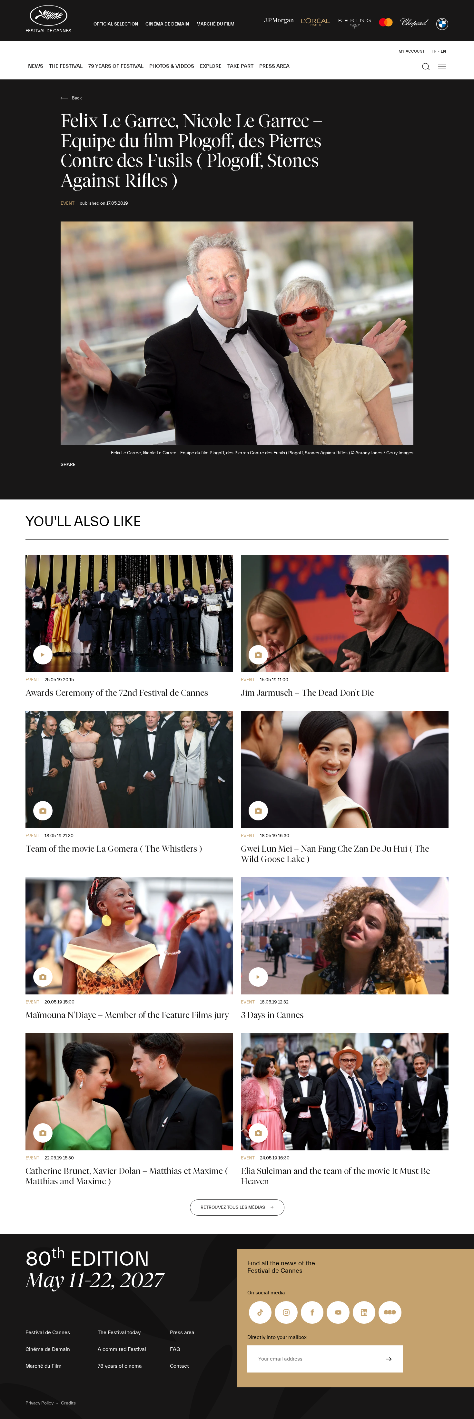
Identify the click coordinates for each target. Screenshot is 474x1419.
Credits (68, 1403)
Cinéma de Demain (47, 1349)
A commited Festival (122, 1349)
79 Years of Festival (115, 66)
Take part (240, 66)
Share (68, 464)
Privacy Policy (39, 1403)
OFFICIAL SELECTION (116, 24)
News (35, 66)
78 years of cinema (120, 1366)
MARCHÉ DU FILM (215, 24)
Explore (211, 66)
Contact (179, 1366)
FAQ (175, 1349)
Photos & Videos (171, 66)
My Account (412, 51)
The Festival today (119, 1332)
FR (434, 51)
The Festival (66, 66)
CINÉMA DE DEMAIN (167, 24)
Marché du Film (43, 1366)
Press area (274, 66)
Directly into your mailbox (277, 1337)
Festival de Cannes (47, 1332)
